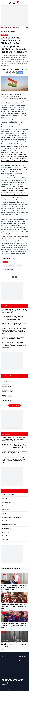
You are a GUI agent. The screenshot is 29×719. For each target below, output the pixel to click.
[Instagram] (14, 680)
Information (4, 661)
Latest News (6, 306)
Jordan (19, 265)
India (5, 262)
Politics (3, 659)
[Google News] (19, 680)
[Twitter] (6, 680)
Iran (11, 262)
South (19, 665)
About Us (4, 683)
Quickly (8, 27)
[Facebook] (3, 680)
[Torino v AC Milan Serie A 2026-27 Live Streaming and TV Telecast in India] (14, 602)
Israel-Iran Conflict (9, 265)
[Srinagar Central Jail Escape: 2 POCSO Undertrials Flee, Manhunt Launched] (14, 641)
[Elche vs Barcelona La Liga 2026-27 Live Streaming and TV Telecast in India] (14, 622)
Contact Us (19, 683)
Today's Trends (14, 405)
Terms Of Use (11, 683)
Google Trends (6, 376)
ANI (4, 69)
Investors (4, 684)
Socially (18, 27)
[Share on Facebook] (13, 277)
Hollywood (20, 661)
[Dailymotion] (8, 680)
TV (18, 663)
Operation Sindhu (8, 269)
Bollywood (20, 659)
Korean (19, 667)
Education (4, 663)
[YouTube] (11, 680)
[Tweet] (16, 277)
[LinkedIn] (16, 680)
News (2, 665)
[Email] (21, 680)
